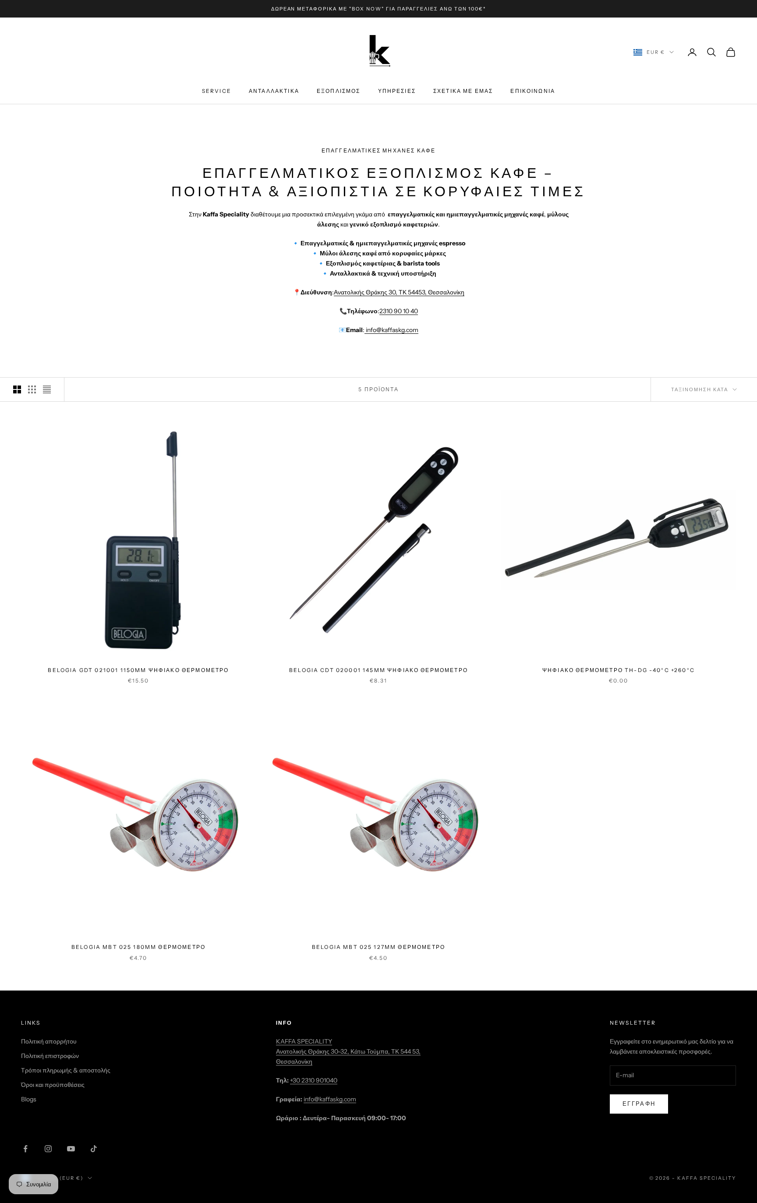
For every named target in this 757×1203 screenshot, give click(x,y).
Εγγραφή (639, 1103)
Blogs (28, 1099)
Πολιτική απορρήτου (49, 1041)
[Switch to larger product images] (17, 389)
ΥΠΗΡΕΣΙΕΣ (397, 91)
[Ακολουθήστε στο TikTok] (93, 1148)
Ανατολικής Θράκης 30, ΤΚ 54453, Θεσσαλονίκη (399, 292)
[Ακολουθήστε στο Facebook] (25, 1148)
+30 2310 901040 (313, 1080)
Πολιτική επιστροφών (50, 1056)
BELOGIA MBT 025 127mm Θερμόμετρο (378, 947)
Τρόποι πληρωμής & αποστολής (65, 1070)
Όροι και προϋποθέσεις (53, 1085)
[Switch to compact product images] (47, 389)
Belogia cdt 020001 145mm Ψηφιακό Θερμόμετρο (378, 670)
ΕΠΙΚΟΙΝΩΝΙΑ (532, 91)
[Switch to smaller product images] (32, 389)
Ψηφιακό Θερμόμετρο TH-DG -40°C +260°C (618, 670)
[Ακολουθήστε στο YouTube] (71, 1148)
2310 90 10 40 (398, 311)
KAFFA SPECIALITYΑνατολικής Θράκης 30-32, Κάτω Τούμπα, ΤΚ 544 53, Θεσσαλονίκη (348, 1051)
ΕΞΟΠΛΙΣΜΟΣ (339, 91)
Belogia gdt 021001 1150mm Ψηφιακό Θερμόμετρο (138, 670)
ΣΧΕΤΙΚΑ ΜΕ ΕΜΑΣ (463, 91)
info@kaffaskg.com (391, 330)
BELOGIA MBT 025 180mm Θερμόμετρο (138, 947)
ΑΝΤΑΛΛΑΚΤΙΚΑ (274, 91)
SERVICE (216, 91)
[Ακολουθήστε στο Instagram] (48, 1148)
